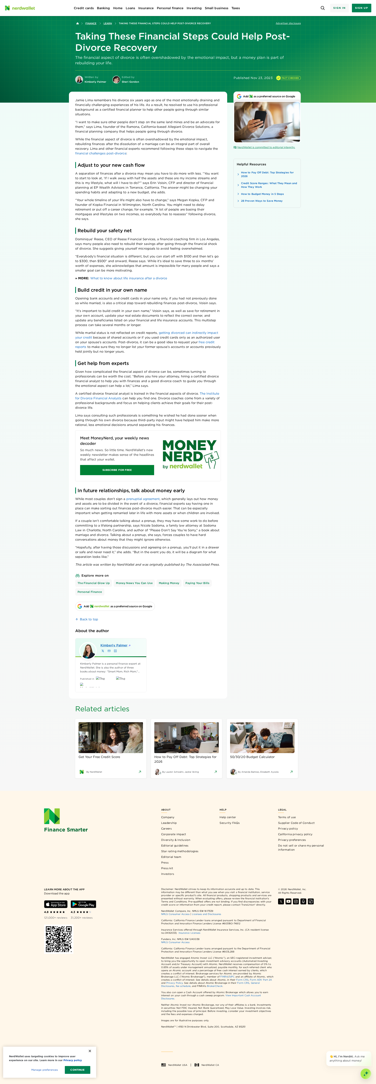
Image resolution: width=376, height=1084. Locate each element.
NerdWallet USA (177, 1064)
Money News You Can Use (134, 583)
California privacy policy (295, 834)
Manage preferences (44, 1069)
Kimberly (113, 645)
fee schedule (183, 986)
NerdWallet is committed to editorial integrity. (266, 147)
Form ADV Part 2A (261, 979)
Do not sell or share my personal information (301, 847)
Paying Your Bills (197, 583)
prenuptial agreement (143, 499)
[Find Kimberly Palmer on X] (102, 651)
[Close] (370, 1052)
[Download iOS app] (56, 904)
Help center (228, 817)
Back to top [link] (89, 619)
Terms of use (287, 817)
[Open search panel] (322, 8)
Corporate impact (173, 834)
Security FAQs (230, 822)
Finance (91, 23)
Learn (108, 23)
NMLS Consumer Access (175, 914)
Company (167, 817)
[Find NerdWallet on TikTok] (311, 901)
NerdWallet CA (210, 1064)
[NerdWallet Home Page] (20, 8)
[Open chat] (365, 1073)
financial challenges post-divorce (100, 153)
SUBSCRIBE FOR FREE (117, 470)
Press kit (167, 868)
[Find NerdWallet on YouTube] (288, 901)
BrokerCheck (214, 986)
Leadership (169, 822)
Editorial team (171, 856)
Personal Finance (90, 591)
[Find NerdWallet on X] (281, 901)
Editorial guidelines (175, 845)
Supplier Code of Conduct (296, 822)
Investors (167, 873)
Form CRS (242, 979)
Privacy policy (288, 828)
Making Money (169, 583)
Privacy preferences (292, 839)
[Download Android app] (83, 904)
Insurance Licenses (189, 932)
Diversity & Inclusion (175, 839)
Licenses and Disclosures (206, 914)
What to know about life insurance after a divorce (128, 278)
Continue (77, 1069)
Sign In (339, 7)
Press (165, 862)
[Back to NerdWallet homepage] (77, 23)
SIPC (232, 976)
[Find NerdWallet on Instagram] (296, 901)
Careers (166, 828)
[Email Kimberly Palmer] (109, 651)
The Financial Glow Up (94, 583)
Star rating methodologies (180, 851)
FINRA (224, 976)
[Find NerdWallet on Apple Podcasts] (303, 901)
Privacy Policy (174, 982)
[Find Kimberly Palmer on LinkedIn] (115, 651)
